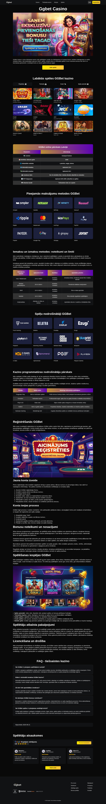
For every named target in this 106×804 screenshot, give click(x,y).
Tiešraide (41, 84)
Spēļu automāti (82, 84)
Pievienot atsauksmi (84, 742)
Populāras (21, 84)
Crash (62, 84)
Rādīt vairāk (53, 767)
